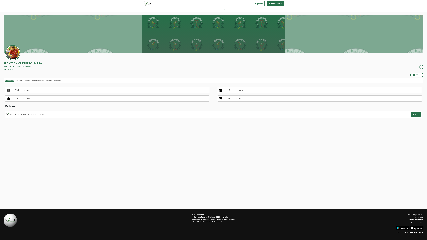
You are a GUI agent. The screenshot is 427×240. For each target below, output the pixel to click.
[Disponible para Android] (402, 229)
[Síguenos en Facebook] (411, 222)
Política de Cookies (416, 219)
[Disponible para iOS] (416, 229)
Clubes (27, 80)
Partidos (19, 80)
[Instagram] (421, 222)
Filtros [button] (418, 75)
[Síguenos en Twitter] (416, 222)
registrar (259, 3)
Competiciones (38, 80)
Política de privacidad (415, 215)
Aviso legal (419, 217)
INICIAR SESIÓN (275, 3)
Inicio (202, 10)
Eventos (49, 80)
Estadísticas (9, 80)
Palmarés (57, 80)
